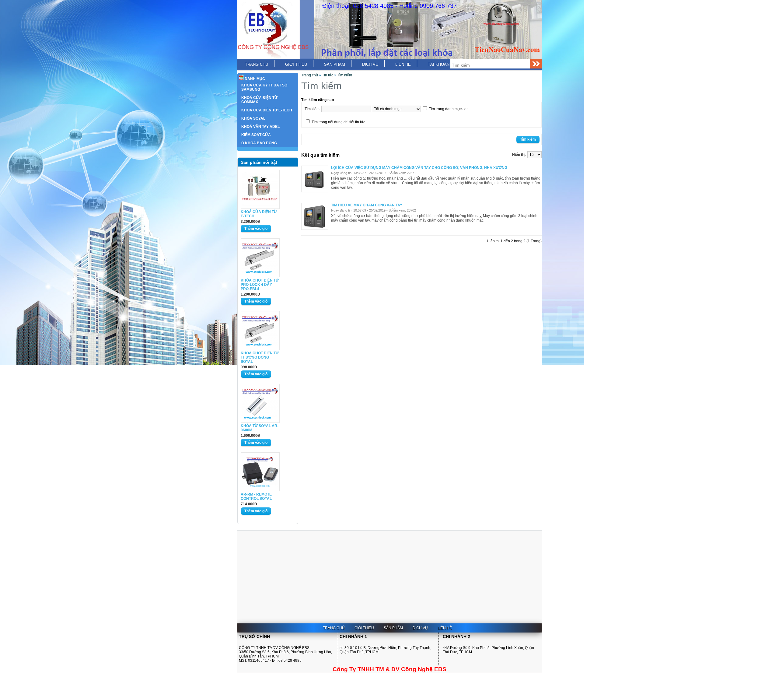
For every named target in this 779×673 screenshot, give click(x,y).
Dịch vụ (370, 64)
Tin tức (327, 75)
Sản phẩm (334, 64)
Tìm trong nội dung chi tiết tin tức (338, 122)
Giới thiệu (296, 64)
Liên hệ (403, 64)
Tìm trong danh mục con (449, 109)
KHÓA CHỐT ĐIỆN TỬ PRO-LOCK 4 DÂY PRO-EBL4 (260, 284)
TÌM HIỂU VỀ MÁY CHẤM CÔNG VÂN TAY (366, 205)
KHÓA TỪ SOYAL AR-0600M (259, 428)
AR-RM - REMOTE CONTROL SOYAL (256, 496)
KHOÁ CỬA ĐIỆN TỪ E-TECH (259, 214)
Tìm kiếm (344, 75)
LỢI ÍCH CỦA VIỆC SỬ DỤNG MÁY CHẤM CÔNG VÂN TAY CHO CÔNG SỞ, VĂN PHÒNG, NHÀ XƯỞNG (419, 168)
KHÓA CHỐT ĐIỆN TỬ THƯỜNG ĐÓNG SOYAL (260, 357)
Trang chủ (256, 64)
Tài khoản (438, 64)
